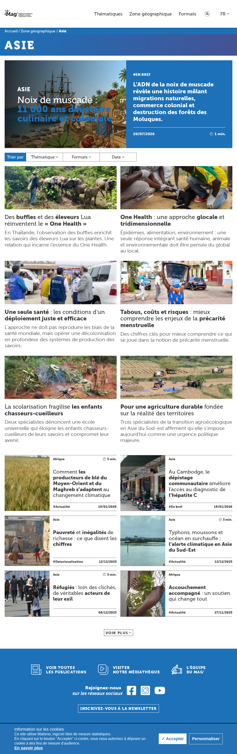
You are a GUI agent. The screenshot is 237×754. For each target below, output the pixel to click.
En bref (143, 74)
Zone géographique (150, 14)
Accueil (11, 31)
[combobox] (225, 13)
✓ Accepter (173, 738)
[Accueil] (18, 14)
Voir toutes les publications (66, 670)
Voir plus (117, 633)
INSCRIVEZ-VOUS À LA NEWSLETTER (118, 708)
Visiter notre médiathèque (136, 670)
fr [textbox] (222, 14)
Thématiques (108, 14)
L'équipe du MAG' (196, 670)
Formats (187, 14)
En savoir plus (28, 748)
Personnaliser (206, 738)
